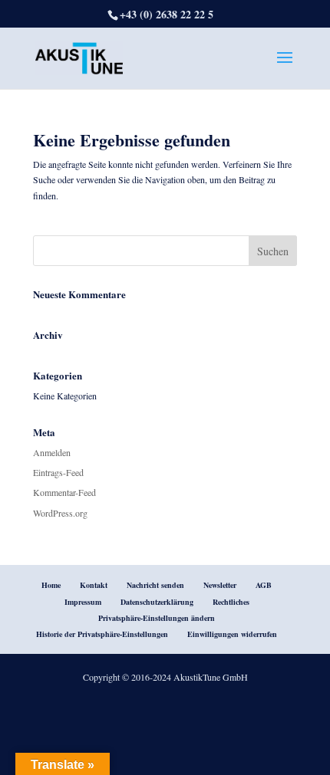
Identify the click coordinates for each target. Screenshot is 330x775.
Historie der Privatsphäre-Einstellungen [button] (102, 634)
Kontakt (93, 585)
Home (51, 585)
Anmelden (52, 452)
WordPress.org (60, 513)
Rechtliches (231, 601)
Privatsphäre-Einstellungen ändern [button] (156, 617)
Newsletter (219, 585)
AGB (264, 585)
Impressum (82, 601)
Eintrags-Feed (58, 472)
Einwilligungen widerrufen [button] (232, 634)
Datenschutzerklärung (156, 601)
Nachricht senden (155, 585)
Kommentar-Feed (64, 492)
